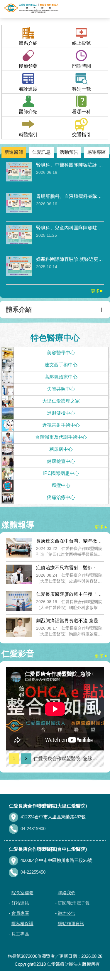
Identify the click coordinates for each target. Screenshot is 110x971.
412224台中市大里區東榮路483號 (53, 816)
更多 (97, 290)
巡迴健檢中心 (61, 413)
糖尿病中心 (61, 449)
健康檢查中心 (61, 461)
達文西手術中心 (61, 364)
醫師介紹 (28, 111)
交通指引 (81, 134)
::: (2, 797)
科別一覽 (81, 88)
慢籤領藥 (28, 66)
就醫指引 (28, 134)
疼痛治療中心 (61, 497)
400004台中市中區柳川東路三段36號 (56, 860)
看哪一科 (81, 111)
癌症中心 (61, 485)
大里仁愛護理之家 (61, 400)
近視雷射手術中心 (61, 425)
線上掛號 (81, 43)
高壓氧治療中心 (61, 376)
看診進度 (28, 88)
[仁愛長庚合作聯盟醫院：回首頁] (31, 8)
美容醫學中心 (61, 352)
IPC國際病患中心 (61, 473)
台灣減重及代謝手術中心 (61, 437)
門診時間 (81, 66)
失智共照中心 (61, 388)
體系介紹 (28, 43)
